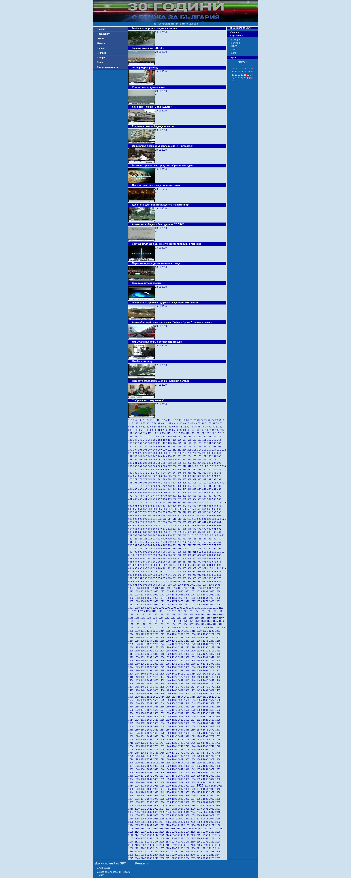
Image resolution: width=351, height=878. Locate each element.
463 (180, 492)
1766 (144, 753)
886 (185, 565)
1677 (150, 733)
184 (130, 446)
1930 (138, 789)
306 (165, 466)
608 (140, 519)
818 (130, 555)
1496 (144, 693)
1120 (172, 611)
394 (219, 479)
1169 (180, 621)
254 (190, 456)
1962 (150, 795)
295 (204, 463)
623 (214, 519)
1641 (206, 723)
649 (150, 525)
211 (170, 450)
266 (155, 459)
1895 (200, 779)
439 (155, 489)
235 (190, 453)
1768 (156, 753)
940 (165, 575)
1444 (193, 680)
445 (185, 489)
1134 (161, 614)
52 (207, 423)
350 (190, 473)
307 (170, 466)
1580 (200, 710)
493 (140, 499)
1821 (206, 762)
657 (190, 525)
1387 (212, 667)
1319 (162, 654)
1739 (162, 746)
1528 (156, 700)
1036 (218, 591)
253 (185, 456)
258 (209, 456)
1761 (206, 749)
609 (145, 519)
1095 (212, 604)
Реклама (101, 53)
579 (185, 512)
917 (145, 571)
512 (140, 502)
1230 (169, 634)
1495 (138, 693)
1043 (169, 594)
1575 (169, 710)
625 (224, 519)
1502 (181, 693)
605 (219, 515)
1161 (131, 621)
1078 (200, 601)
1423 (156, 677)
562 (195, 509)
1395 (169, 670)
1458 (187, 683)
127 (130, 436)
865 (175, 562)
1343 (218, 657)
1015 (181, 588)
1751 (144, 749)
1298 (218, 647)
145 (219, 436)
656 (185, 525)
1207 (217, 627)
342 (150, 473)
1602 (150, 716)
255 (195, 456)
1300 (138, 650)
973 (140, 581)
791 (190, 548)
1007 (131, 588)
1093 (200, 604)
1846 (175, 769)
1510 (138, 697)
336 (214, 469)
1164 (149, 621)
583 (204, 512)
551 (140, 509)
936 (145, 575)
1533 (187, 700)
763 (145, 545)
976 (155, 581)
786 (165, 548)
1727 (181, 743)
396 (135, 482)
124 (212, 433)
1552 (212, 703)
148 (140, 440)
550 (135, 509)
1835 (200, 766)
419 (150, 486)
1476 (206, 687)
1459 (193, 683)
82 (221, 426)
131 (150, 436)
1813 (156, 762)
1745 (200, 746)
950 (214, 575)
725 (145, 538)
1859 (162, 772)
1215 (168, 631)
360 (145, 476)
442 (170, 489)
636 (180, 522)
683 (130, 532)
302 (145, 466)
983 (190, 581)
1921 (175, 785)
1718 (218, 739)
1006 (218, 585)
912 (219, 568)
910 (209, 568)
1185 (180, 624)
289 (175, 463)
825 (165, 555)
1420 (138, 677)
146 (130, 440)
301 (140, 466)
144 (214, 436)
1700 (200, 736)
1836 (206, 766)
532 (140, 506)
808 (180, 552)
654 (175, 525)
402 (165, 482)
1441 (175, 680)
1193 (131, 627)
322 (145, 469)
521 (184, 502)
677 (195, 529)
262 (135, 459)
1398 (187, 670)
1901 (144, 782)
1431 (206, 677)
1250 (200, 637)
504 (195, 499)
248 (160, 456)
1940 (200, 789)
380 (150, 479)
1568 (218, 706)
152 (160, 440)
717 (204, 535)
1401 (206, 670)
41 (167, 423)
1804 (193, 759)
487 (204, 496)
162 (209, 440)
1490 (200, 690)
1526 (144, 700)
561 (190, 509)
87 (145, 430)
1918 (156, 785)
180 (204, 443)
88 (148, 430)
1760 (200, 749)
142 (204, 436)
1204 (198, 627)
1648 (156, 726)
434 (130, 489)
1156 (198, 618)
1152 (174, 618)
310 (185, 466)
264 (145, 459)
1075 (181, 601)
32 (134, 423)
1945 (138, 792)
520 (180, 502)
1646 (144, 726)
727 (155, 538)
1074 (175, 601)
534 (150, 506)
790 (185, 548)
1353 (187, 660)
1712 (181, 739)
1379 (162, 667)
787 (170, 548)
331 (190, 469)
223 (130, 453)
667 (145, 529)
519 (175, 502)
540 (180, 506)
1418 (218, 673)
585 (214, 512)
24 (202, 420)
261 (130, 459)
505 (199, 499)
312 (194, 466)
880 (155, 565)
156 (180, 440)
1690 (138, 736)
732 (180, 538)
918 (150, 571)
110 (145, 433)
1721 (144, 743)
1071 (156, 601)
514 (150, 502)
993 (145, 585)
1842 (150, 769)
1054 (144, 598)
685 (140, 532)
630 (150, 522)
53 (210, 423)
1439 (162, 680)
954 (140, 578)
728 (160, 538)
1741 (175, 746)
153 (165, 440)
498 (165, 499)
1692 (150, 736)
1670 (200, 729)
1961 (144, 795)
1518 (187, 697)
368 (185, 476)
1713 (187, 739)
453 (130, 492)
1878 (187, 776)
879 (150, 565)
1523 (218, 697)
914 (130, 571)
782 (145, 548)
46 (185, 423)
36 (148, 423)
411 (209, 482)
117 (178, 433)
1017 (193, 588)
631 (155, 522)
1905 (169, 782)
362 (155, 476)
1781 (144, 756)
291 (185, 463)
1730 (200, 743)
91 (159, 430)
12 (159, 420)
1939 (193, 789)
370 (195, 476)
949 (209, 575)
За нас (100, 62)
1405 (138, 673)
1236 (206, 634)
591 (150, 515)
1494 (131, 693)
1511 (144, 697)
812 (199, 552)
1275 (169, 644)
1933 (156, 789)
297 (214, 463)
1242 (150, 637)
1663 (156, 729)
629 (145, 522)
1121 (178, 611)
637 (185, 522)
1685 (200, 733)
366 (175, 476)
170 (155, 443)
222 (224, 450)
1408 (156, 673)
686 (145, 532)
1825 (138, 766)
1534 (193, 700)
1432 (212, 677)
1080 (212, 601)
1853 (218, 769)
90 (156, 430)
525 (204, 502)
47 (188, 423)
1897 (212, 779)
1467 (150, 687)
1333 (156, 657)
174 (175, 443)
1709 (162, 739)
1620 (169, 720)
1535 (200, 700)
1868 (218, 772)
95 (174, 430)
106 (222, 430)
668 (150, 529)
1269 (131, 644)
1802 (181, 759)
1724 (162, 743)
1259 (162, 641)
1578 (187, 710)
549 (130, 509)
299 (130, 466)
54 (214, 423)
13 (162, 420)
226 (145, 453)
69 (174, 426)
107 (130, 433)
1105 (180, 608)
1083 (138, 604)
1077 (193, 601)
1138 (186, 614)
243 (135, 456)
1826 (144, 766)
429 (199, 486)
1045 (181, 594)
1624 (193, 720)
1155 (192, 618)
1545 (169, 703)
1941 (206, 789)
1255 (138, 641)
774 (199, 545)
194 (180, 446)
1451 (144, 683)
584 (209, 512)
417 (140, 486)
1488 (187, 690)
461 (170, 492)
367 (180, 476)
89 (152, 430)
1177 (131, 624)
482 (180, 496)
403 (170, 482)
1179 (143, 624)
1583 (218, 710)
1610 (200, 716)
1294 (193, 647)
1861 (175, 772)
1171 (192, 621)
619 (194, 519)
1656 (206, 726)
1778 (218, 753)
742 (135, 542)
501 (180, 499)
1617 (150, 720)
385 (175, 479)
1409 (162, 673)
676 (190, 529)
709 (165, 535)
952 (130, 578)
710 (170, 535)
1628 (218, 720)
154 (170, 440)
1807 (212, 759)
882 (165, 565)
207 (150, 450)
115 (169, 433)
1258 (156, 641)
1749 (131, 749)
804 (160, 552)
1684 (193, 733)
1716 (206, 739)
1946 (144, 792)
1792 (212, 756)
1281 (206, 644)
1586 (144, 713)
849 (190, 558)
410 (204, 482)
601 (199, 515)
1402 (212, 670)
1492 (212, 690)
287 (165, 463)
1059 (175, 598)
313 (199, 466)
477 (155, 496)
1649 (162, 726)
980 (175, 581)
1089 (175, 604)
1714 (193, 739)
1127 (215, 611)
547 (214, 506)
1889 (162, 779)
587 (130, 515)
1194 (137, 627)
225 (140, 453)
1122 (184, 611)
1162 (137, 621)
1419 (131, 677)
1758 (187, 749)
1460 (200, 683)
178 (195, 443)
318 (224, 466)
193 (175, 446)
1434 (131, 680)
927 (195, 571)
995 (155, 585)
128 (135, 436)
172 (165, 443)
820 (140, 555)
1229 (162, 634)
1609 (193, 716)
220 (214, 450)
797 (219, 548)
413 (219, 482)
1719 (131, 743)
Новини (101, 48)
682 (219, 529)
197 (195, 446)
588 (135, 515)
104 (212, 430)
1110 (210, 608)
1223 (218, 631)
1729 (193, 743)
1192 (221, 624)
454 (135, 492)
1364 (162, 664)
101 (197, 430)
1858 (156, 772)
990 (130, 585)
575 (165, 512)
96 (178, 430)
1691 (144, 736)
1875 (169, 776)
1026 (156, 591)
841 (150, 558)
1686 (206, 733)
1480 (138, 690)
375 (219, 476)
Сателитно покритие (108, 67)
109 (140, 433)
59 (137, 426)
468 (204, 492)
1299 (131, 650)
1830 (169, 766)
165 (130, 443)
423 (170, 486)
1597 (212, 713)
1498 (156, 693)
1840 (138, 769)
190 (160, 446)
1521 (206, 697)
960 (170, 578)
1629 (131, 723)
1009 (144, 588)
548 (219, 506)
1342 (212, 657)
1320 (169, 654)
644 (219, 522)
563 (199, 509)
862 (160, 562)
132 (155, 436)
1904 (162, 782)
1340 (200, 657)
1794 (131, 759)
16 (173, 420)
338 (130, 473)
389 (195, 479)
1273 (156, 644)
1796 (144, 759)
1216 (175, 631)
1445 (200, 680)
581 (195, 512)
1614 (131, 720)
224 (135, 453)
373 (209, 476)
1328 (218, 654)
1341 (206, 657)
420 (155, 486)
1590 (169, 713)
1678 (156, 733)
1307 (181, 650)
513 (145, 502)
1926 (208, 785)
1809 (131, 762)
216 (194, 450)
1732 (212, 743)
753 (190, 542)
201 (214, 446)
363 (160, 476)
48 (192, 423)
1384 (193, 667)
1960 (138, 795)
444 (180, 489)
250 (170, 456)
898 (150, 568)
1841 (144, 769)
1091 (187, 604)
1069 (144, 601)
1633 (156, 723)
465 (190, 492)
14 (166, 420)
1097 (131, 608)
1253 (218, 637)
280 (130, 463)
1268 (218, 641)
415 (130, 486)
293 (195, 463)
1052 (131, 598)
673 (175, 529)
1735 (138, 746)
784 (155, 548)
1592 (181, 713)
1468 (156, 687)
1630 (138, 723)
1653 (187, 726)
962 (180, 578)
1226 (144, 634)
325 (160, 469)
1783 (156, 756)
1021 (218, 588)
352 (199, 473)
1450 (138, 683)
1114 (137, 611)
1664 (162, 729)
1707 (150, 739)
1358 (218, 660)
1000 (181, 585)
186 (140, 446)
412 (214, 482)
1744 (193, 746)
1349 (162, 660)
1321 (175, 654)
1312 (212, 650)
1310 (200, 650)
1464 (131, 687)
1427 (181, 677)
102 (202, 430)
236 (195, 453)
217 (199, 450)
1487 (181, 690)
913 (224, 568)
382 (160, 479)
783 (150, 548)
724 (140, 538)
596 (175, 515)
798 (130, 552)
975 (150, 581)
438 (150, 489)
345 (165, 473)
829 (185, 555)
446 (190, 489)
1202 (186, 627)
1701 (206, 736)
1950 (169, 792)
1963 (156, 795)
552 (145, 509)
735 (195, 538)
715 (194, 535)
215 (189, 450)
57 (130, 426)
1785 (169, 756)
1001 (187, 585)
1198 (161, 627)
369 (190, 476)
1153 (180, 618)
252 (180, 456)
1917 (150, 785)
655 (180, 525)
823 (155, 555)
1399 (193, 670)
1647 (150, 726)
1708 (156, 739)
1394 (162, 670)
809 (185, 552)
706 (150, 535)
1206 (211, 627)
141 (199, 436)
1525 (138, 700)
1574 (162, 710)
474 (140, 496)
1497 (150, 693)
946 (195, 575)
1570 (138, 710)
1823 (218, 762)
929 (204, 571)
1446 (206, 680)
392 (209, 479)
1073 (169, 601)
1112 (221, 608)
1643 (218, 723)
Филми (100, 38)
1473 (187, 687)
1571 (144, 710)
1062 (193, 598)
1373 (218, 664)
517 (165, 502)
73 (188, 426)
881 (160, 565)
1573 (156, 710)
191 (165, 446)
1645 (138, 726)
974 (145, 581)
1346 (144, 660)
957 (155, 578)
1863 (187, 772)
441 (165, 489)
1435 (138, 680)
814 (209, 552)
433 (219, 486)
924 (180, 571)
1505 (200, 693)
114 (164, 433)
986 (204, 581)
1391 (144, 670)
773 (195, 545)
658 (195, 525)
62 (148, 426)
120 (192, 433)
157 (185, 440)
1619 (162, 720)
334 (204, 469)
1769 (162, 753)
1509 (131, 697)
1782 (150, 756)
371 (199, 476)
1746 (206, 746)
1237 (212, 634)
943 (180, 575)
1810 (138, 762)
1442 (181, 680)
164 (219, 440)
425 (180, 486)
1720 (138, 743)
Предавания (103, 34)
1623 (187, 720)
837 (130, 558)
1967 (181, 795)
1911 (206, 782)
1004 (206, 585)
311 (190, 466)
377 (135, 479)
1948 (156, 792)
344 (160, 473)
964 (190, 578)
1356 (206, 660)
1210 (138, 631)
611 (155, 519)
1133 (155, 614)
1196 (149, 627)
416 (135, 486)
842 (155, 558)
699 (209, 532)
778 (219, 545)
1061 (187, 598)
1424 (162, 677)
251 (175, 456)
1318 (156, 654)
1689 (131, 736)
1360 (138, 664)
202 (219, 446)
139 (190, 436)
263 (140, 459)
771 (185, 545)
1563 (187, 706)
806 (170, 552)
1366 (175, 664)
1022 (131, 591)
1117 (155, 611)
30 (224, 420)
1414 (193, 673)
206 (145, 450)
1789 (193, 756)
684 (135, 532)
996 (160, 585)
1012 (162, 588)
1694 (162, 736)
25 (206, 420)
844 (165, 558)
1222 (212, 631)
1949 (162, 792)
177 (190, 443)
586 (219, 512)
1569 (131, 710)
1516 (175, 697)
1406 (144, 673)
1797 (150, 759)
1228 (156, 634)
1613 (218, 716)
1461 (206, 683)
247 (155, 456)
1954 (193, 792)
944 (185, 575)
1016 (187, 588)
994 (150, 585)
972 (135, 581)
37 (152, 423)
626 (130, 522)
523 (194, 502)
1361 (144, 664)
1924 (193, 785)
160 (199, 440)
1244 (162, 637)
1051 (218, 594)
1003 (199, 585)
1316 (144, 654)
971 (130, 581)
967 (204, 578)
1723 (156, 743)
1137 (180, 614)
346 (170, 473)
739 (214, 538)
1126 (208, 611)
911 (214, 568)
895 (135, 568)
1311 (206, 650)
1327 (212, 654)
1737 (150, 746)
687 (150, 532)
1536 (206, 700)
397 (140, 482)
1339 (193, 657)
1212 (150, 631)
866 (180, 562)
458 (155, 492)
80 (214, 426)
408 (195, 482)
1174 (210, 621)
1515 (168, 697)
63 (152, 426)
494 (145, 499)
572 (150, 512)
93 (167, 430)
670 (160, 529)
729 (165, 538)
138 (185, 436)
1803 (187, 759)
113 (159, 433)
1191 (216, 624)
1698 (187, 736)
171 (160, 443)
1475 (200, 687)
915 (135, 571)
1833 (187, 766)
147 (135, 440)
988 (214, 581)
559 (180, 509)
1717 (212, 739)
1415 (200, 673)
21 (191, 420)
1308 (187, 650)
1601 (144, 716)
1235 (200, 634)
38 (156, 423)
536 (160, 506)
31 (130, 423)
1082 (131, 604)
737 (204, 538)
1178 (137, 624)
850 (195, 558)
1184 (174, 624)
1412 (181, 673)
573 (155, 512)
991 (135, 585)
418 (145, 486)
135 (170, 436)
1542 (150, 703)
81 (218, 426)
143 (209, 436)
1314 (131, 654)
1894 (193, 779)
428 (195, 486)
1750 (138, 749)
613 (165, 519)
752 (185, 542)
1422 (150, 677)
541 (185, 506)
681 (214, 529)
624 (219, 519)
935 (140, 575)
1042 (162, 594)
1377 (150, 667)
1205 (205, 627)
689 (160, 532)
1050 (212, 594)
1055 (150, 598)
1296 (206, 647)
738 (209, 538)
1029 (175, 591)
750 (175, 542)
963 (185, 578)
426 (185, 486)
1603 (156, 716)
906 (190, 568)
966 (199, 578)
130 (145, 436)
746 (155, 542)
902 (170, 568)
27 (213, 420)
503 (190, 499)
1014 (175, 588)
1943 (218, 789)
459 (160, 492)
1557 (150, 706)
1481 (144, 690)
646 (135, 525)
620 (199, 519)
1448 (218, 680)
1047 (193, 594)
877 (140, 565)
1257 (150, 641)
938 (155, 575)
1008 (138, 588)
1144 (221, 614)
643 (214, 522)
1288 (156, 647)
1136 (174, 614)
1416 (206, 673)
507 (209, 499)
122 (202, 433)
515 (155, 502)
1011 (156, 588)
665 (135, 529)
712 (180, 535)
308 (175, 466)
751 (180, 542)
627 (135, 522)
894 (130, 568)
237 (199, 453)
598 (185, 515)
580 (190, 512)
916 (140, 571)
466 (195, 492)
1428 (187, 677)
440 (160, 489)
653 (170, 525)
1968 (187, 795)
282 (140, 463)
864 (170, 562)
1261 (175, 641)
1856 (144, 772)
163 (214, 440)
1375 (138, 667)
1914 (131, 785)
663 (219, 525)
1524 (131, 700)
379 (145, 479)
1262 (181, 641)
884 (175, 565)
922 (170, 571)
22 (195, 420)
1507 (212, 693)
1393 (156, 670)
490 (219, 496)
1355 (200, 660)
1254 (131, 641)
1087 (162, 604)
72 (185, 426)
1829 (162, 766)
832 (199, 555)
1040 (150, 594)
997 (165, 585)
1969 (193, 795)
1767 (150, 753)
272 (185, 459)
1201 (180, 627)
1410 (169, 673)
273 (190, 459)
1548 (187, 703)
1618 (156, 720)
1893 (187, 779)
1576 (175, 710)
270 (175, 459)
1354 (193, 660)
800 (140, 552)
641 (204, 522)
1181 (155, 624)
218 (204, 450)
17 (177, 420)
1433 (218, 677)
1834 (193, 766)
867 (185, 562)
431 (209, 486)
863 (165, 562)
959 (165, 578)
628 (140, 522)
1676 (144, 733)
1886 (144, 779)
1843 (156, 769)
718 (209, 535)
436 (140, 489)
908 (199, 568)
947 (199, 575)
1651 (175, 726)
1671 (206, 729)
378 (140, 479)
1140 (198, 614)
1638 (187, 723)
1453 (156, 683)
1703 (218, 736)
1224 (131, 634)
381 (155, 479)
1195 (143, 627)
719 (214, 535)
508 (214, 499)
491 (130, 499)
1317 (150, 654)
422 (165, 486)
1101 (156, 608)
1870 (138, 776)
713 (184, 535)
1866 (206, 772)
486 (199, 496)
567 (219, 509)
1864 (193, 772)
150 (150, 440)
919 (155, 571)
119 (188, 433)
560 (185, 509)
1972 (212, 795)
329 (180, 469)
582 (199, 512)
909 (204, 568)
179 (199, 443)
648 (145, 525)
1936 (175, 789)
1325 (200, 654)
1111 (216, 608)
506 (204, 499)
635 (175, 522)
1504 (193, 693)
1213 (156, 631)
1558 (156, 706)
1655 (200, 726)
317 (219, 466)
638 (190, 522)
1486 (175, 690)
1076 (187, 601)
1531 (175, 700)
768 (170, 545)
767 (165, 545)
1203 (192, 627)
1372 (212, 664)
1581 (206, 710)
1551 (206, 703)
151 (155, 440)
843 (160, 558)
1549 (193, 703)
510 (130, 502)
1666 (175, 729)
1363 (156, 664)
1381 (175, 667)
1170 (186, 621)
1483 (156, 690)
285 (155, 463)
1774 (193, 753)
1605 (169, 716)
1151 (168, 618)
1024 (144, 591)
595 (170, 515)
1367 (181, 664)
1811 (144, 762)
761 (135, 545)
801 (145, 552)
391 (204, 479)
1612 (212, 716)
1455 (169, 683)
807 (175, 552)
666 (140, 529)
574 (160, 512)
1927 (214, 785)
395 (130, 482)
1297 (212, 647)
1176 (221, 621)
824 (160, 555)
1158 (210, 618)
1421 (144, 677)
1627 (212, 720)
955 (145, 578)
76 (199, 426)
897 (145, 568)
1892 (181, 779)
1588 (156, 713)
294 (199, 463)
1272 (150, 644)
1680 (169, 733)
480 (170, 496)
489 (214, 496)
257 (204, 456)
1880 (200, 776)
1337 (181, 657)
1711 (175, 739)
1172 (198, 621)
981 (180, 581)
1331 (144, 657)
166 (135, 443)
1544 (162, 703)
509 (219, 499)
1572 (150, 710)
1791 (206, 756)
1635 (169, 723)
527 (214, 502)
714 (189, 535)
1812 (150, 762)
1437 (150, 680)
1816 (175, 762)
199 (204, 446)
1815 (168, 762)
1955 (200, 792)
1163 (143, 621)
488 (209, 496)
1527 (150, 700)
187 (145, 446)
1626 (206, 720)
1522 (212, 697)
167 (140, 443)
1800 (169, 759)
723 (135, 538)
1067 (131, 601)
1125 (202, 611)
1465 (138, 687)
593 (160, 515)
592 (155, 515)
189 (155, 446)
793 (199, 548)
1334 (162, 657)
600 (195, 515)
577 (175, 512)
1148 (149, 618)
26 (210, 420)
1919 (162, 785)
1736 (144, 746)
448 (199, 489)
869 (195, 562)
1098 (138, 608)
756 (204, 542)
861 (155, 562)
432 (214, 486)
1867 (212, 772)
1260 (169, 641)
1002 (193, 585)
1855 (138, 772)
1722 (150, 743)
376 (130, 479)
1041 (156, 594)
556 (165, 509)
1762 (212, 749)
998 (170, 585)
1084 (144, 604)
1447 (212, 680)
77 (203, 426)
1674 (131, 733)
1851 (206, 769)
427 (190, 486)
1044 (175, 594)
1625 (200, 720)
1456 (175, 683)
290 (180, 463)
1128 (220, 611)
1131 (143, 614)
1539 (131, 703)
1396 (175, 670)
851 (199, 558)
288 (170, 463)
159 (195, 440)
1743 (187, 746)
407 (190, 482)
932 (219, 571)
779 (130, 548)
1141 (204, 614)
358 (135, 476)
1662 (150, 729)
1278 (187, 644)
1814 (162, 762)
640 (199, 522)
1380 (169, 667)
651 (160, 525)
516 (160, 502)
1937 (181, 789)
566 (214, 509)
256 (199, 456)
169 (150, 443)
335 (209, 469)
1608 (187, 716)
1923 (187, 785)
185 (135, 446)
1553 (218, 703)
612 (160, 519)
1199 (168, 627)
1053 (138, 598)
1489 (193, 690)
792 (195, 548)
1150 (161, 618)
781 (140, 548)
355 (214, 473)
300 (135, 466)
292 (190, 463)
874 (219, 562)
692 (175, 532)
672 (170, 529)
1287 (150, 647)
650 (155, 525)
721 (224, 535)
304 (155, 466)
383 (165, 479)
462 (175, 492)
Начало (101, 29)
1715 (200, 739)
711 (175, 535)
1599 (131, 716)
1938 (187, 789)
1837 (212, 766)
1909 (193, 782)
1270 (138, 644)
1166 (161, 621)
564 (204, 509)
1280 (200, 644)
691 (170, 532)
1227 (150, 634)
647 (140, 525)
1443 (187, 680)
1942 (212, 789)
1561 (175, 706)
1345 (138, 660)
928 (199, 571)
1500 (169, 693)
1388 (218, 667)
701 (219, 532)
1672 (212, 729)
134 (165, 436)
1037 (131, 594)
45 (181, 423)
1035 (212, 591)
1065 (212, 598)
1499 (162, 693)
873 (214, 562)
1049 (206, 594)
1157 (204, 618)
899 (155, 568)
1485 (169, 690)
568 (130, 512)
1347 (150, 660)
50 (199, 423)
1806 (206, 759)
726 (150, 538)
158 (190, 440)
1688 (218, 733)
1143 (216, 614)
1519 (193, 697)
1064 (206, 598)
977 (160, 581)
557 (170, 509)
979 (170, 581)
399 (150, 482)
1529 (162, 700)
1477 (212, 687)
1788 (187, 756)
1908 (187, 782)
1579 (193, 710)
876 (135, 565)
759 (219, 542)
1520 (200, 697)
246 (150, 456)
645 (130, 525)
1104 (174, 608)
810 (190, 552)
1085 (150, 604)
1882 (212, 776)
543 (195, 506)
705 (145, 535)
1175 (216, 621)
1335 (169, 657)
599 (190, 515)
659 (199, 525)
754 (195, 542)
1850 (200, 769)
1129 (131, 614)
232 (175, 453)
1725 (169, 743)
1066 (218, 598)
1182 (161, 624)
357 (130, 476)
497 (160, 499)
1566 (206, 706)
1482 (150, 690)
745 (150, 542)
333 (199, 469)
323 (150, 469)
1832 (181, 766)
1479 (131, 690)
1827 (150, 766)
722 (130, 538)
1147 (143, 618)
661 (209, 525)
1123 (190, 611)
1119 (166, 611)
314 (204, 466)
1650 (169, 726)
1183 (168, 624)
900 (160, 568)
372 (204, 476)
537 (165, 506)
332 (195, 469)
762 (140, 545)
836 (219, 555)
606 (130, 519)
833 (204, 555)
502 (185, 499)
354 (209, 473)
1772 (181, 753)
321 (140, 469)
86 (141, 430)
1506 (206, 693)
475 (145, 496)
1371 (206, 664)
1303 (156, 650)
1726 (175, 743)
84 (134, 430)
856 (130, 562)
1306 (175, 650)
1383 (187, 667)
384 (170, 479)
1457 (181, 683)
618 (189, 519)
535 (155, 506)
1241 (144, 637)
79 (210, 426)
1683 (187, 733)
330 (185, 469)
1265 (200, 641)
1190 (210, 624)
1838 (218, 766)
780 (135, 548)
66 (163, 426)
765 (155, 545)
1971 (206, 795)
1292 (181, 647)
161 (204, 440)
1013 (168, 588)
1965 (169, 795)
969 (214, 578)
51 (203, 423)
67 (167, 426)
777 (214, 545)
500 (175, 499)
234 (185, 453)
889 (199, 565)
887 (190, 565)
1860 (169, 772)
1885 (138, 779)
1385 (200, 667)
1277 (181, 644)
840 (145, 558)
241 (219, 453)
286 (160, 463)
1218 (187, 631)
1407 (150, 673)
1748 (218, 746)
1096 (218, 604)
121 (197, 433)
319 (130, 469)
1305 (169, 650)
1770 (169, 753)
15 (169, 420)
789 (180, 548)
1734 (131, 746)
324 (155, 469)
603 (209, 515)
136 (175, 436)
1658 (218, 726)
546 (209, 506)
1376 (144, 667)
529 (224, 502)
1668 (187, 729)
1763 (218, 749)
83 (130, 430)
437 (145, 489)
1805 (200, 759)
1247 (181, 637)
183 (219, 443)
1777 (212, 753)
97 (181, 430)
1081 (218, 601)
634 (170, 522)
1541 (144, 703)
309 (180, 466)
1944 (131, 792)
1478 (218, 687)
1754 (162, 749)
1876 (175, 776)
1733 (218, 743)
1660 (138, 729)
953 (135, 578)
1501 (175, 693)
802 (150, 552)
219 (209, 450)
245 (145, 456)
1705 (138, 739)
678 (199, 529)
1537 (212, 700)
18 (180, 420)
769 (175, 545)
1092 (193, 604)
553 (150, 509)
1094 (206, 604)
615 (175, 519)
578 (180, 512)
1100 (150, 608)
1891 (175, 779)
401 (160, 482)
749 (170, 542)
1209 (131, 631)
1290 (169, 647)
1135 (168, 614)
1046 (187, 594)
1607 (181, 716)
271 (180, 459)
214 (184, 450)
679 (204, 529)
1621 (175, 720)
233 (180, 453)
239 (209, 453)
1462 (212, 683)
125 (217, 433)
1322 (181, 654)
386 (180, 479)
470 (214, 492)
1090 (181, 604)
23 (199, 420)
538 (170, 506)
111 (150, 433)
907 (195, 568)
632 (160, 522)
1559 (162, 706)
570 (140, 512)
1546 (175, 703)
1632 (150, 723)
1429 (193, 677)
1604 (162, 716)
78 (207, 426)
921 (165, 571)
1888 (156, 779)
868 (190, 562)
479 (165, 496)
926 (190, 571)
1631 (144, 723)
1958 (218, 792)
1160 (221, 618)
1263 (187, 641)
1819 (193, 762)
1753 (156, 749)
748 (165, 542)
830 (190, 555)
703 (135, 535)
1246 (175, 637)
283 (145, 463)
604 (214, 515)
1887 (150, 779)
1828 (156, 766)
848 (185, 558)
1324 (193, 654)
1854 (131, 772)
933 (130, 575)
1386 (206, 667)
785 (160, 548)
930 (209, 571)
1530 (169, 700)
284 (150, 463)
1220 (200, 631)
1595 (200, 713)
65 (159, 426)
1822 (212, 762)
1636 (175, 723)
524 (199, 502)
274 (195, 459)
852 (204, 558)
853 (209, 558)
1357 (212, 660)
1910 (200, 782)
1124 (196, 611)
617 (184, 519)
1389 (131, 670)
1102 (162, 608)
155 (175, 440)
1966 (175, 795)
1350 (169, 660)
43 (174, 423)
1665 (169, 729)
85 (137, 430)
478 (160, 496)
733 (185, 538)
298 (219, 463)
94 (170, 430)
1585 (138, 713)
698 (204, 532)
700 (214, 532)
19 (184, 420)
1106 (186, 608)
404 (175, 482)
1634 (162, 723)
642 (209, 522)
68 (170, 426)
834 (209, 555)
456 (145, 492)
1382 (181, 667)
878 (145, 565)
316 (214, 466)
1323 (187, 654)
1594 (193, 713)
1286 (144, 647)
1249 (193, 637)
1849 (193, 769)
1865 (200, 772)
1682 (181, 733)
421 (160, 486)
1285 (138, 647)
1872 (150, 776)
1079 (206, 601)
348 (180, 473)
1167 (168, 621)
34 (141, 423)
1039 (144, 594)
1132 (149, 614)
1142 (210, 614)
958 (160, 578)
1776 (206, 753)
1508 (218, 693)
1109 (204, 608)
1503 (187, 693)
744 (145, 542)
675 (185, 529)
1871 (144, 776)
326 (165, 469)
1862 (181, 772)
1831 (175, 766)
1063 (200, 598)
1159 (216, 618)
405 (180, 482)
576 (170, 512)
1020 (212, 588)
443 (175, 489)
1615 (138, 720)
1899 (131, 782)
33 (137, 423)
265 (150, 459)
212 (175, 450)
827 (175, 555)
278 (214, 459)
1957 (212, 792)
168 (145, 443)
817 (224, 552)
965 (195, 578)
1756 (175, 749)
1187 (192, 624)
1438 (156, 680)
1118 (160, 611)
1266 (206, 641)
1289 (162, 647)
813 (204, 552)
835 (214, 555)
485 (195, 496)
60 (141, 426)
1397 (181, 670)
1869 (131, 776)
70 (178, 426)
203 (130, 450)
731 (175, 538)
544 (199, 506)
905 (185, 568)
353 (204, 473)
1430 (200, 677)
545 (204, 506)
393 (214, 479)
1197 (155, 627)
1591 (175, 713)
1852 (212, 769)
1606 (175, 716)
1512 (150, 697)
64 (156, 426)
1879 (193, 776)
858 (140, 562)
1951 (175, 792)
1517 (181, 697)
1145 (131, 618)
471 (219, 492)
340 (140, 473)
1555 (138, 706)
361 (150, 476)
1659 (131, 729)
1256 (144, 641)
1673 (218, 729)
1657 (212, 726)
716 (199, 535)
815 (214, 552)
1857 (150, 772)
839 (140, 558)
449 (204, 489)
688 (155, 532)
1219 (193, 631)
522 (189, 502)
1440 (169, 680)
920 (160, 571)
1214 (162, 631)
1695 (169, 736)
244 (140, 456)
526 (209, 502)
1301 (144, 650)
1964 (162, 795)
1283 (218, 644)
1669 (193, 729)
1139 (192, 614)
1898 (218, 779)
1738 (156, 746)
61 (145, 426)
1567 (212, 706)
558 (175, 509)
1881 (206, 776)
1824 (131, 766)
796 (214, 548)
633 (165, 522)
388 (190, 479)
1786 (175, 756)
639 (195, 522)
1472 (181, 687)
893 (219, 565)
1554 (131, 706)
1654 (193, 726)
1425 (169, 677)
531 (135, 506)
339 (135, 473)
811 (195, 552)
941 (170, 575)
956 (150, 578)
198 (199, 446)
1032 (193, 591)
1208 (223, 627)
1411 (175, 673)
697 (199, 532)
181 (209, 443)
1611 (206, 716)
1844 (162, 769)
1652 (181, 726)
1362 (150, 664)
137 (180, 436)
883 (170, 565)
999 (175, 585)
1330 (138, 657)
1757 (181, 749)
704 (140, 535)
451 (214, 489)
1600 (138, 716)
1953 (187, 792)
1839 (131, 769)
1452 (150, 683)
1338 (187, 657)
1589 (162, 713)
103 (207, 430)
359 (140, 476)
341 (145, 473)
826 (170, 555)
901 (165, 568)
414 (224, 482)
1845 (169, 769)
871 (204, 562)
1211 (144, 631)
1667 (181, 729)
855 (219, 558)
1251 (206, 637)
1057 (162, 598)
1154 (186, 618)
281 (135, 463)
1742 (181, 746)
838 (135, 558)
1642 (212, 723)
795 (209, 548)
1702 (212, 736)
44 (178, 423)
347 (175, 473)
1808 (218, 759)
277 (209, 459)
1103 (168, 608)
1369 (193, 664)
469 (209, 492)
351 (195, 473)
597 (180, 515)
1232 (181, 634)
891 (209, 565)
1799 (162, 759)
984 (195, 581)
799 (135, 552)
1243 (156, 637)
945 (190, 575)
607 (135, 519)
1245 (169, 637)
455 (140, 492)
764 (150, 545)
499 (170, 499)
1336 (175, 657)
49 (196, 423)
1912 (212, 782)
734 (190, 538)
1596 (206, 713)
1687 (212, 733)
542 (190, 506)
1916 (144, 785)
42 (170, 423)
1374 (131, 667)
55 (218, 423)
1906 (175, 782)
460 (165, 492)
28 (217, 420)
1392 (150, 670)
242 (130, 456)
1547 (181, 703)
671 (165, 529)
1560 (169, 706)
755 (199, 542)
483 (185, 496)
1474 (193, 687)
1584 (131, 713)
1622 (181, 720)
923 (175, 571)
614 (170, 519)
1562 (181, 706)
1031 (187, 591)
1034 (206, 591)
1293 (187, 647)
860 (150, 562)
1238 (218, 634)
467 (199, 492)
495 (150, 499)
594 (165, 515)
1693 (156, 736)
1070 (150, 601)
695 (190, 532)
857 (135, 562)
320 (135, 469)
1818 (187, 762)
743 (140, 542)
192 (170, 446)
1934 (162, 789)
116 (173, 433)
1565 (200, 706)
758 (214, 542)
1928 (220, 785)
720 (219, 535)
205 (140, 450)
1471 (175, 687)
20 (188, 420)
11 (155, 420)
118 (183, 433)
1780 (138, 756)
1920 (169, 785)
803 (155, 552)
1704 (131, 739)
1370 (200, 664)
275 (199, 459)
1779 (131, 756)
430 (204, 486)
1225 (138, 634)
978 (165, 581)
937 (150, 575)
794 (204, 548)
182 (214, 443)
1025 (150, 591)
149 (145, 440)
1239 (131, 637)
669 (155, 529)
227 (150, 453)
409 (199, 482)
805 (165, 552)
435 (135, 489)
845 (170, 558)
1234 (193, 634)
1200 (174, 627)
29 (221, 420)
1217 (181, 631)
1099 (144, 608)
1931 (144, 789)
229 (160, 453)
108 (135, 433)
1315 (138, 654)
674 (180, 529)
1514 (162, 697)
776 (209, 545)
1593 (187, 713)
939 (160, 575)
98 (185, 430)
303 (150, 466)
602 (204, 515)
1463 (218, 683)
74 (192, 426)
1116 (149, 611)
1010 (150, 588)
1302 (150, 650)
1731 (206, 743)
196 (190, 446)
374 (214, 476)
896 (140, 568)
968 (209, 578)
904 (180, 568)
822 (150, 555)
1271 (144, 644)
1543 (156, 703)
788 (175, 548)
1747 (212, 746)
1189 (204, 624)
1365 (169, 664)
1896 (206, 779)
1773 (187, 753)
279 (219, 459)
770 (180, 545)
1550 (200, 703)
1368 (187, 664)
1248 (187, 637)
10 (151, 420)
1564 (193, 706)
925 (185, 571)
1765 (138, 753)
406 (185, 482)
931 (214, 571)
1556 (144, 706)
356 (219, 473)
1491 (206, 690)
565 (209, 509)
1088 (169, 604)
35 (145, 423)
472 (130, 496)
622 (209, 519)
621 (204, 519)
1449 (131, 683)
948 (204, 575)
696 (195, 532)
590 (145, 515)
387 (185, 479)
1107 (192, 608)
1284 (131, 647)
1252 (212, 637)
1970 (200, 795)
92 (163, 430)
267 (160, 459)
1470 (169, 687)
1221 (206, 631)
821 (145, 555)
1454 (162, 683)
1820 (200, 762)
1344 (131, 660)
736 (199, 538)
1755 (169, 749)
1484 (162, 690)
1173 (204, 621)
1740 (169, 746)
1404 (131, 673)
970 (219, 578)
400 (155, 482)
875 (130, 565)
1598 (218, 713)
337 (219, 469)
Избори (101, 57)
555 (160, 509)
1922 (181, 785)
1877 (181, 776)
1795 (138, 759)
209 (160, 450)
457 (150, 492)
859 (145, 562)
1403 (218, 670)
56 (221, 423)
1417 (212, 673)
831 (195, 555)
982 (185, 581)
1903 (156, 782)
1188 (198, 624)
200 (209, 446)
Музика (101, 43)
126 (222, 433)
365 (170, 476)
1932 (150, 789)
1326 (206, 654)
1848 (187, 769)
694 (185, 532)
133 (160, 436)
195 (185, 446)
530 (130, 506)
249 (165, 456)
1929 (131, 789)
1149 (155, 618)
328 (175, 469)
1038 (138, 594)
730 (170, 538)
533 (145, 506)
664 (130, 529)
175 (180, 443)
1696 (175, 736)
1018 (200, 588)
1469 (162, 687)
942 (175, 575)
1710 (169, 739)
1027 (162, 591)
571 (145, 512)
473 (135, 496)
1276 (175, 644)
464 (185, 492)
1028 (169, 591)
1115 (143, 611)
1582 (212, 710)
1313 (218, 650)
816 (219, 552)
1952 (181, 792)
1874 (162, 776)
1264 (193, 641)
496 (155, 499)
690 (165, 532)
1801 (175, 759)
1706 (144, 739)
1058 (169, 598)
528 (219, 502)
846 (175, 558)
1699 (193, 736)
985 (199, 581)
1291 (175, 647)
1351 (175, 660)
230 (165, 453)
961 (175, 578)
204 (135, 450)
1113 (131, 611)
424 (175, 486)
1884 (131, 779)
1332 (150, 657)
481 (175, 496)
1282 (212, 644)
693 (180, 532)
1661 (144, 729)
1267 (212, 641)
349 (185, 473)
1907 (181, 782)
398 (145, 482)
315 (209, 466)
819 (135, 555)
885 (180, 565)
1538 (218, 700)
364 (165, 476)
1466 (144, 687)
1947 (150, 792)
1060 (181, 598)
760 (130, 545)
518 (170, 502)
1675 (138, 733)
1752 (150, 749)
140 (195, 436)
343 (155, 473)
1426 (175, 677)
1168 (174, 621)
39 (159, 423)
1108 (198, 608)
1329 (131, 657)
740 (219, 538)
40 (163, 423)
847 (180, 558)
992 (140, 585)
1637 (181, 723)
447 (195, 489)
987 (209, 581)
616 (180, 519)
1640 (200, 723)
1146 (137, 618)
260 (219, 456)
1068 (138, 601)
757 (209, 542)
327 (170, 469)
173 (170, 443)
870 (199, 562)
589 (140, 515)
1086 (156, 604)
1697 (181, 736)
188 (150, 446)
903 (175, 568)
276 (204, 459)
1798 (156, 759)
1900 (138, 782)
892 (214, 565)
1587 (150, 713)
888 (195, 565)
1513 (156, 697)
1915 (138, 785)
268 (165, 459)
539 (175, 506)
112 (154, 433)
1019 (206, 588)
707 (155, 535)
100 (192, 430)
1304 (162, 650)
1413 (187, 673)
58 (134, 426)
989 (219, 581)
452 (219, 489)
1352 (181, 660)
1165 (155, 621)
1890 (169, 779)
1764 (131, 753)
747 (160, 542)
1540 (138, 703)
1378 (156, 667)
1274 (162, 644)
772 (190, 545)
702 (130, 535)
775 (204, 545)
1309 (193, 650)
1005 (212, 585)
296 (209, 463)
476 (150, 496)
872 (209, 562)
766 (160, 545)
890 (204, 565)
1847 (181, 769)
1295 (200, 647)
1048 (200, 594)
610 (150, 519)
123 (207, 433)
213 (180, 450)
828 (180, 555)
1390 (138, 670)
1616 (144, 720)
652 (165, 525)
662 (214, 525)
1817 (181, 762)
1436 (144, 680)
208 (155, 450)
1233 (187, 634)
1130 (137, 614)
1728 (187, 743)
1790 (200, 756)
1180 (149, 624)
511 (135, 502)
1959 (131, 795)
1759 (193, 749)
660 (204, 525)
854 (214, 558)
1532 (181, 700)
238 (204, 453)
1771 (175, 753)
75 (196, 426)
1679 (162, 733)
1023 (138, 591)
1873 (156, 776)
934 (135, 575)
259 (214, 456)
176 (185, 443)
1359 (131, 664)
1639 (193, 723)
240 (214, 453)
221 (219, 450)
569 (135, 512)
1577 (181, 710)
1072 (162, 601)
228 (155, 453)
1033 (200, 591)
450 (209, 489)
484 (190, 496)
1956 (206, 792)
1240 (138, 637)
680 (209, 529)
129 (140, 436)
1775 (200, 753)
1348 (156, 660)
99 (188, 430)
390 (199, 479)
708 (160, 535)
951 (219, 575)
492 (135, 499)
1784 (162, 756)
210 (165, 450)
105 (217, 430)
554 (155, 509)
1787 (181, 756)
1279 (193, 644)
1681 (175, 733)
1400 (200, 670)
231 (170, 453)
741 (130, 542)
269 (170, 459)
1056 (156, 598)
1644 (131, 726)
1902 (150, 782)
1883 (218, 776)
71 (181, 426)
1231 (175, 634)
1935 (169, 789)
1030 (181, 591)
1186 (186, 624)
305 (160, 466)
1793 (218, 756)
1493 (218, 690)
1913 (218, 782)
